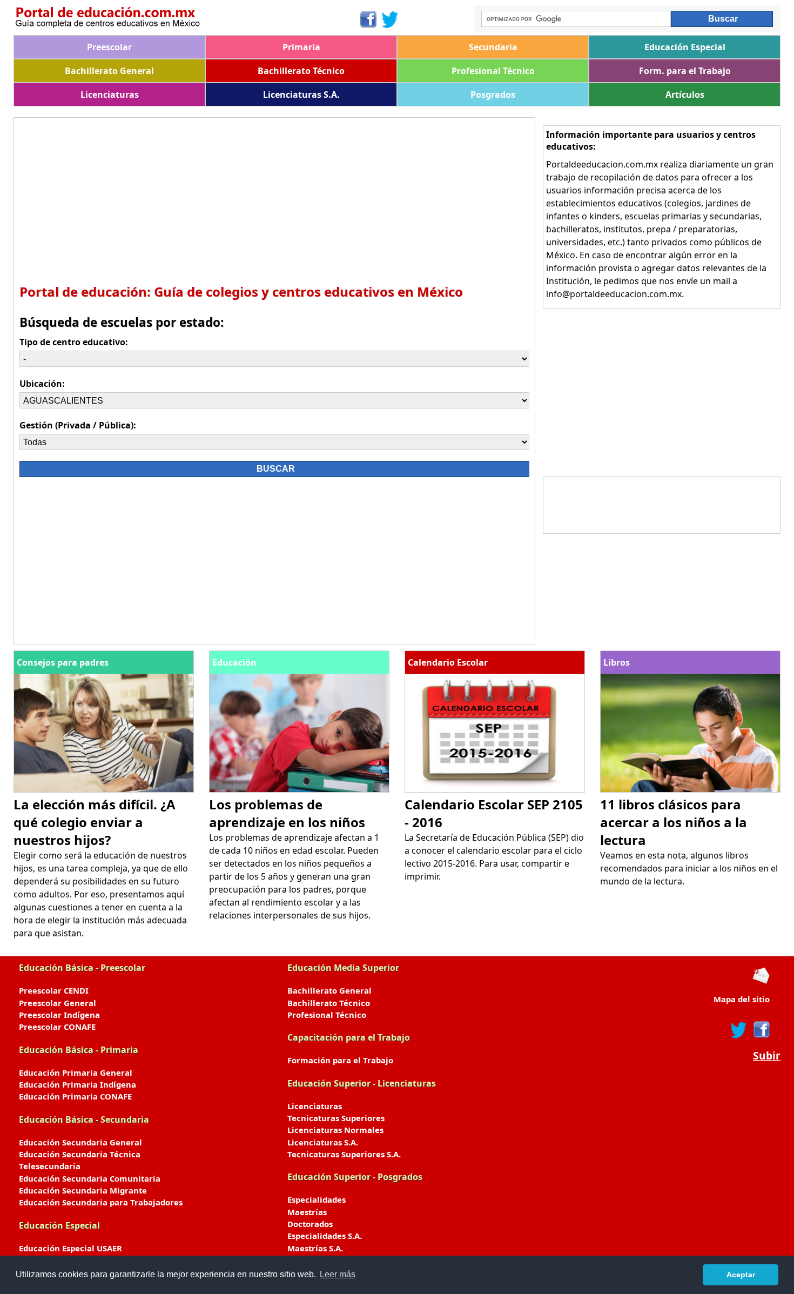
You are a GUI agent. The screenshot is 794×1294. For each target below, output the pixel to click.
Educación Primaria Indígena (77, 1084)
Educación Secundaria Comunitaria (89, 1178)
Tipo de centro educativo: (73, 342)
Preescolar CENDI (54, 990)
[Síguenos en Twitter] (390, 19)
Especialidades (316, 1199)
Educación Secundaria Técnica (79, 1154)
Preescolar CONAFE (57, 1026)
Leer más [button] (337, 1274)
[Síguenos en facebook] (761, 1029)
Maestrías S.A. (315, 1248)
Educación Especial (684, 47)
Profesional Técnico (493, 71)
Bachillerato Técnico (301, 71)
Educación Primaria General (75, 1072)
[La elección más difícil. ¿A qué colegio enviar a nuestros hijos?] (104, 789)
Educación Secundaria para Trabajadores (101, 1202)
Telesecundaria (49, 1166)
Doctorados (310, 1223)
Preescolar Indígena (59, 1014)
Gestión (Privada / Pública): (77, 425)
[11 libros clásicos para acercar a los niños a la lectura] (690, 789)
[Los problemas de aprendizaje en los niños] (299, 789)
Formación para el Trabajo (340, 1060)
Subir (766, 1055)
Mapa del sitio (742, 999)
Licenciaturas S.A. (301, 94)
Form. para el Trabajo (685, 71)
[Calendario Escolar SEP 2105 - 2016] (495, 789)
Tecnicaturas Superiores (336, 1117)
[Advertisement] (274, 198)
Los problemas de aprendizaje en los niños (287, 813)
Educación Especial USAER (70, 1248)
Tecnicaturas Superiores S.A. (344, 1154)
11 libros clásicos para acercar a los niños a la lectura (673, 822)
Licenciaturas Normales (335, 1129)
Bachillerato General (109, 71)
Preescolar (109, 47)
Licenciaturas (109, 94)
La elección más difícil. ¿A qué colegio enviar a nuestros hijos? (95, 822)
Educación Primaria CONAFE (75, 1096)
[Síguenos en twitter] (739, 1029)
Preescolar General (57, 1002)
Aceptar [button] (740, 1274)
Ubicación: (42, 384)
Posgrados (492, 94)
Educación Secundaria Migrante (83, 1190)
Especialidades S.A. (324, 1235)
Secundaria (493, 47)
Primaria (301, 47)
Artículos (684, 94)
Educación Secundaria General (80, 1142)
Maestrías (307, 1211)
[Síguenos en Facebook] (367, 19)
